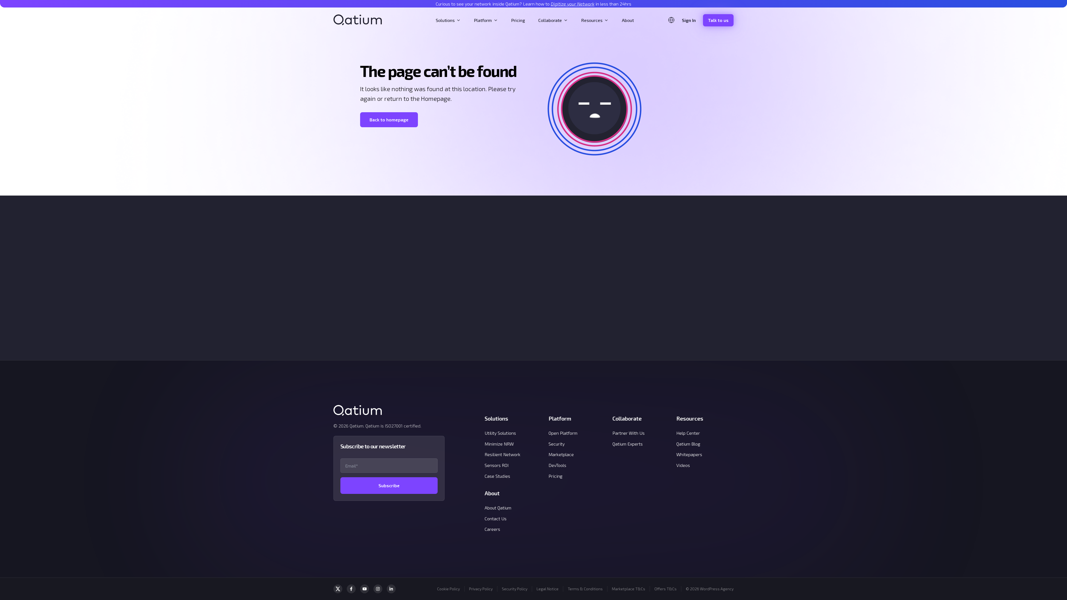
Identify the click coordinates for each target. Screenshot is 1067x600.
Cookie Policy (448, 588)
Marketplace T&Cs (628, 588)
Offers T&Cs (665, 588)
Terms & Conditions (585, 588)
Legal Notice (548, 588)
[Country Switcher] (671, 20)
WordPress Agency (717, 588)
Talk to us (718, 20)
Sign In (689, 20)
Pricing (518, 20)
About (628, 20)
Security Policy (514, 588)
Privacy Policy (481, 588)
